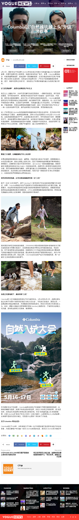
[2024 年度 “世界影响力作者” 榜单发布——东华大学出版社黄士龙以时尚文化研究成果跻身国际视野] (22, 493)
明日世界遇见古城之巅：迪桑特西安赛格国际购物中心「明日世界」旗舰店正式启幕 (47, 454)
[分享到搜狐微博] (42, 436)
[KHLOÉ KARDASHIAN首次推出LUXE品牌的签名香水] (22, 508)
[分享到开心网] (22, 436)
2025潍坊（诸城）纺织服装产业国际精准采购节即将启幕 (73, 103)
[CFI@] (3, 60)
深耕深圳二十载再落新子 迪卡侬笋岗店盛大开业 (48, 44)
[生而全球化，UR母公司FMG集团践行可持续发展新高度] (42, 499)
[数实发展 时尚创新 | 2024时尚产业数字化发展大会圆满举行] (22, 502)
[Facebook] (71, 7)
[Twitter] (76, 7)
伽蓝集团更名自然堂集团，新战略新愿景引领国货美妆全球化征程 (52, 492)
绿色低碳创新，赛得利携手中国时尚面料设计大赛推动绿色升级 (12, 504)
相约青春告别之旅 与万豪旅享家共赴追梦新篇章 (72, 498)
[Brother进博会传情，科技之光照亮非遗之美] (65, 130)
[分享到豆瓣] (13, 436)
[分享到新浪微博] (30, 436)
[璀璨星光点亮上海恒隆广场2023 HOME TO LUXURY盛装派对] (65, 120)
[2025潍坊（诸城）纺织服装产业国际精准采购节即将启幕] (65, 103)
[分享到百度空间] (26, 436)
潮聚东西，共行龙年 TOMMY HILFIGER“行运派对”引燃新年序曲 (72, 505)
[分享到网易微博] (38, 436)
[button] (75, 3)
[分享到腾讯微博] (34, 436)
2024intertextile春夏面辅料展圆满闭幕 (12, 498)
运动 (39, 22)
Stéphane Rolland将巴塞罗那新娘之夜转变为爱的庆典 (15, 453)
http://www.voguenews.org (24, 468)
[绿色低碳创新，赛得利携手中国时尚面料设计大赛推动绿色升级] (3, 504)
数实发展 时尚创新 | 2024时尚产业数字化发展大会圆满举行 (32, 501)
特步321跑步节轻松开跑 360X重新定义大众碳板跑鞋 (71, 492)
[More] (53, 66)
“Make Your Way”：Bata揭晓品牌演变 (51, 504)
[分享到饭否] (46, 436)
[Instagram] (74, 7)
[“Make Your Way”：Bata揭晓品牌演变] (42, 505)
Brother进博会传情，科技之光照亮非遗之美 (73, 129)
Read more (13, 51)
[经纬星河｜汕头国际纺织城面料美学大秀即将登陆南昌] (3, 493)
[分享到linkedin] (50, 436)
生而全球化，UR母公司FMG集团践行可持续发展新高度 (52, 498)
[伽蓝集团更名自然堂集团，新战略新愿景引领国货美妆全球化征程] (42, 493)
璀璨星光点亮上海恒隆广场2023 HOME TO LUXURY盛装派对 (73, 121)
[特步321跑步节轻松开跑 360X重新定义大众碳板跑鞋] (62, 493)
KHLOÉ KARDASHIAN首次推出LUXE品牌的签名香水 (32, 508)
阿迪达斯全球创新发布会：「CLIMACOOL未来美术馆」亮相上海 (66, 45)
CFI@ (7, 60)
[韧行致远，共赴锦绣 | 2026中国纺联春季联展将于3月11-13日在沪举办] (65, 93)
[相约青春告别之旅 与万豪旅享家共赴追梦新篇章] (62, 499)
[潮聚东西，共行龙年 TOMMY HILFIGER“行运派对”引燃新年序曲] (62, 505)
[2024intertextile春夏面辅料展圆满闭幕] (3, 499)
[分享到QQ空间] (18, 436)
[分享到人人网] (9, 436)
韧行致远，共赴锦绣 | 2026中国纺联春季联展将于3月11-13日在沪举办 (73, 94)
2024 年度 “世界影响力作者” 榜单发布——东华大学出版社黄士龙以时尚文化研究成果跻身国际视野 (32, 494)
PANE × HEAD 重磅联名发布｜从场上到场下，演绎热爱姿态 (13, 45)
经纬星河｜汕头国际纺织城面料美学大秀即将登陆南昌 (12, 492)
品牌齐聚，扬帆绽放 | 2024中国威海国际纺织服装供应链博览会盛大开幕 (73, 112)
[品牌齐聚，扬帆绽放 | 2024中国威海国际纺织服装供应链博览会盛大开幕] (65, 111)
